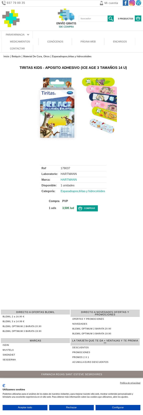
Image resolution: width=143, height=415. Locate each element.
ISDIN (6, 345)
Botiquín (16, 56)
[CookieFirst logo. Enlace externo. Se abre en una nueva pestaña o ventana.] (4, 385)
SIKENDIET (9, 355)
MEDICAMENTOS (20, 41)
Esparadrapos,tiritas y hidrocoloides (71, 56)
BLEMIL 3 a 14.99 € (13, 321)
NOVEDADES (79, 324)
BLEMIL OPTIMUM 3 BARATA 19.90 (22, 331)
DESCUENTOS (80, 347)
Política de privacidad (130, 383)
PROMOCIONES (81, 352)
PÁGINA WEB (88, 41)
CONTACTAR (17, 48)
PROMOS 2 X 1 (80, 357)
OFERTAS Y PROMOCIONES (88, 319)
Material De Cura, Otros (36, 56)
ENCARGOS (120, 41)
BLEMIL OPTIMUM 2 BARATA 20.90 (22, 326)
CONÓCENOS (55, 41)
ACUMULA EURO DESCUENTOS (90, 362)
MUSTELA (8, 350)
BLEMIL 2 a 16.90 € (13, 316)
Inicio (6, 56)
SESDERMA (9, 359)
